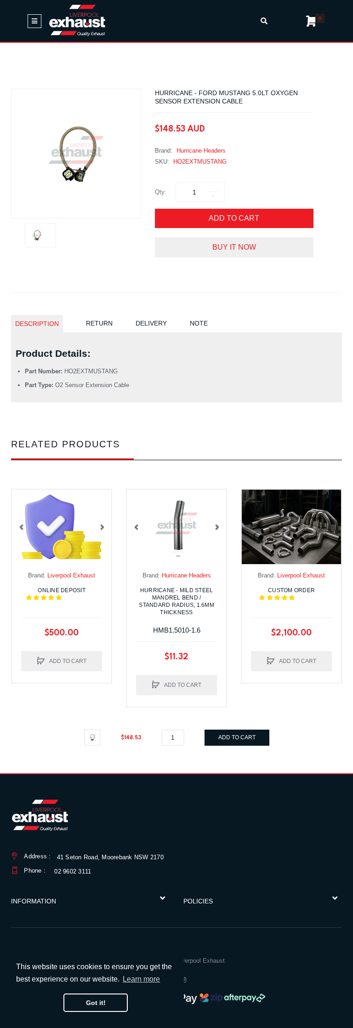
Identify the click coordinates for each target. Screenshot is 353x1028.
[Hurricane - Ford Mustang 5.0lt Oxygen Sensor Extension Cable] (40, 235)
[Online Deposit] (61, 527)
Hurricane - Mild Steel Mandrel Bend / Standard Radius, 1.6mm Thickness (176, 601)
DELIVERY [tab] (151, 323)
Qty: (160, 191)
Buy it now (234, 247)
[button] (21, 527)
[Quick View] (23, 519)
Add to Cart (234, 218)
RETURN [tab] (99, 323)
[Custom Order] (291, 527)
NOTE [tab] (199, 323)
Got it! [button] (96, 1002)
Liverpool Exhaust (71, 575)
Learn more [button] (141, 979)
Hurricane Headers (201, 150)
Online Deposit (67, 594)
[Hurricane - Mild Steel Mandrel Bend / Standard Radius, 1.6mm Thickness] (176, 527)
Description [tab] (37, 323)
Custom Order (296, 594)
